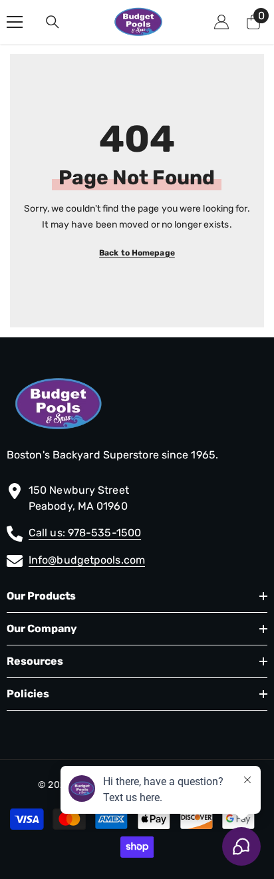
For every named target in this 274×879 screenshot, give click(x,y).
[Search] (53, 22)
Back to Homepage (137, 253)
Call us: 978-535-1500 (85, 532)
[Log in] (221, 22)
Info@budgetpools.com (87, 560)
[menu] (15, 22)
